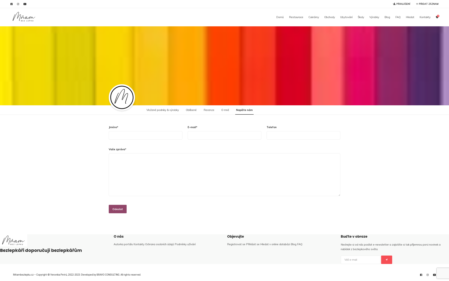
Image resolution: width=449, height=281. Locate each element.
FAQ (398, 17)
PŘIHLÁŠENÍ (403, 3)
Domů (280, 17)
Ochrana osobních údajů (159, 244)
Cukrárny (314, 17)
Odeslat (117, 209)
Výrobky (374, 17)
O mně (225, 110)
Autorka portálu (123, 244)
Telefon (272, 127)
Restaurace (296, 17)
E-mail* (192, 127)
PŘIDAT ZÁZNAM (428, 3)
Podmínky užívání (185, 244)
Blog (387, 17)
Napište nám (244, 110)
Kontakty (425, 17)
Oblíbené (191, 110)
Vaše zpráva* (117, 149)
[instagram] (18, 4)
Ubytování (346, 17)
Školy (361, 17)
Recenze (209, 110)
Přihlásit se (253, 244)
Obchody (329, 17)
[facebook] (12, 4)
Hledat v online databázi (275, 244)
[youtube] (25, 4)
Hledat (410, 17)
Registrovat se (236, 244)
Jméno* (113, 127)
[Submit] (386, 260)
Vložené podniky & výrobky (162, 110)
